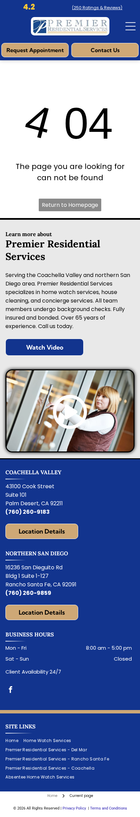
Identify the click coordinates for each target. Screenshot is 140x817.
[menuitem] (14, 740)
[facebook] (10, 690)
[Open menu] (130, 26)
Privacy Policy (74, 808)
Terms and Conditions (108, 808)
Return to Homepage (70, 205)
